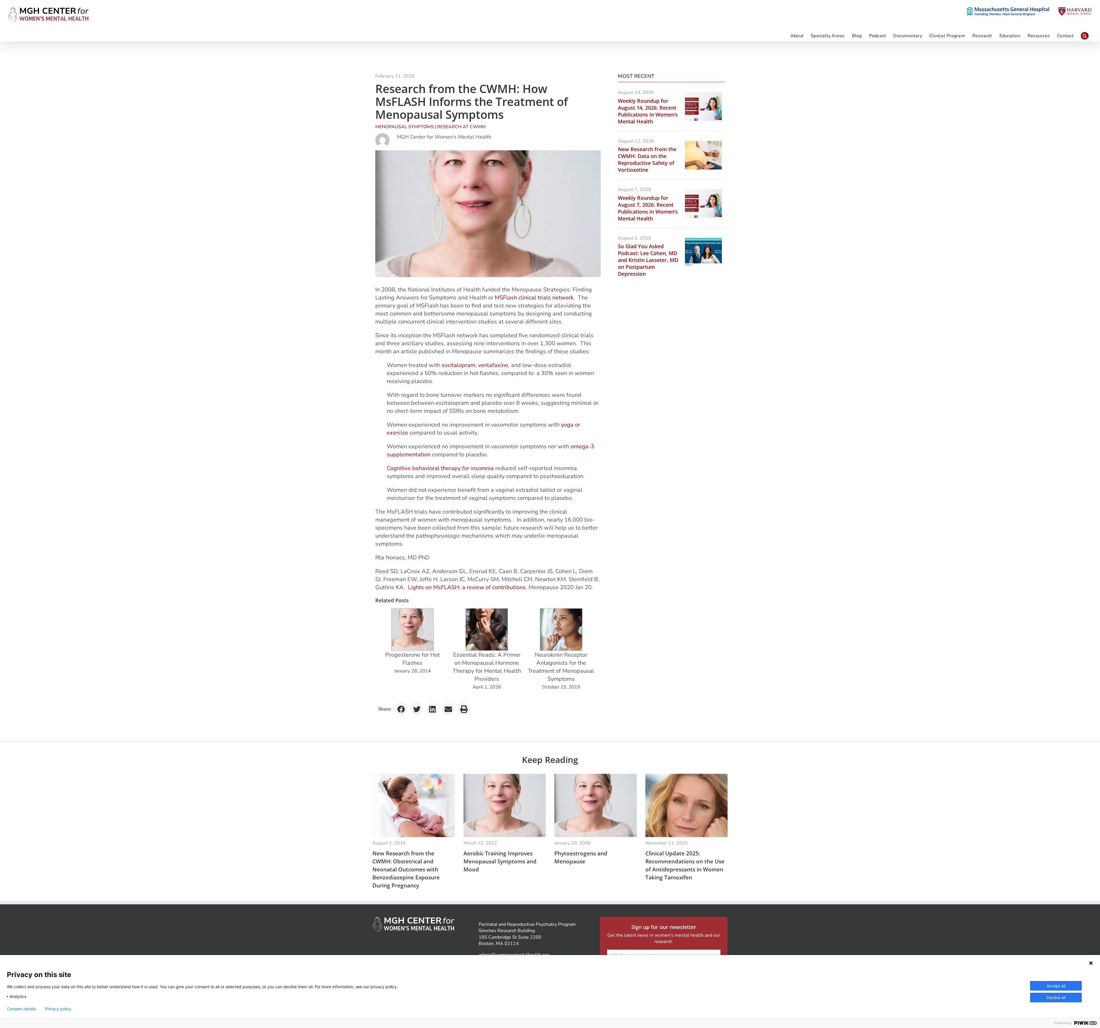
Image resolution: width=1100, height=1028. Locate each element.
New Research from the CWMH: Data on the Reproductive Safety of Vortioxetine (647, 159)
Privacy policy (58, 1009)
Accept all (1056, 985)
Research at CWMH (461, 127)
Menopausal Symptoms (404, 127)
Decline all (1055, 997)
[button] (1085, 35)
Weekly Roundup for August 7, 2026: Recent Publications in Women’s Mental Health (648, 208)
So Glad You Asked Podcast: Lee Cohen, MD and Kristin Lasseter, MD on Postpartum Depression (648, 260)
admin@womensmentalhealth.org (514, 954)
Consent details (21, 1009)
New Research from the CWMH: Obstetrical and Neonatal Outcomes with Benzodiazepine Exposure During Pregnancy (406, 869)
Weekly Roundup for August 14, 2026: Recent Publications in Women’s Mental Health (648, 111)
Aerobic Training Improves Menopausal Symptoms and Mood (500, 861)
